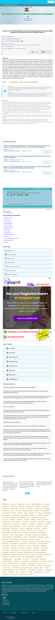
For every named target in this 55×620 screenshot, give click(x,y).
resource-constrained (41, 563)
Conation (21, 82)
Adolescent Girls (41, 530)
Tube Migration (5, 539)
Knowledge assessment (13, 563)
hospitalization (44, 550)
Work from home (16, 523)
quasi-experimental (6, 512)
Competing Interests (8, 218)
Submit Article (9, 250)
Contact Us (14, 5)
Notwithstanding (36, 534)
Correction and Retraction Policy (11, 238)
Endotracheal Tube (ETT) (7, 536)
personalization (31, 541)
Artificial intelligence (14, 543)
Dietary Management (30, 556)
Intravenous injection (23, 574)
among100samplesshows (29, 552)
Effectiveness (18, 510)
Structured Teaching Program (15, 526)
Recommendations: (46, 508)
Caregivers (5, 563)
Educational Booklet (6, 532)
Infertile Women (6, 534)
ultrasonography (44, 534)
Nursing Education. (22, 569)
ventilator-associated (19, 534)
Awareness (39, 519)
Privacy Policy (7, 231)
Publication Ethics (8, 232)
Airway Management (17, 536)
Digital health (13, 545)
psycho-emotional (6, 547)
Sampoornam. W (11, 36)
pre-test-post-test (6, 508)
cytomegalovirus (32, 523)
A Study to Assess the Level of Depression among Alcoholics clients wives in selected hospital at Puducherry (27, 156)
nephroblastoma (6, 504)
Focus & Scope (7, 219)
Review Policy (7, 236)
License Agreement (8, 223)
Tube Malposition (32, 536)
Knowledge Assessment (16, 532)
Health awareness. (31, 563)
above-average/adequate (7, 561)
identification (46, 515)
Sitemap (33, 612)
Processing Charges (11, 270)
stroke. (12, 521)
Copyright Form (11, 262)
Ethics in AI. (29, 545)
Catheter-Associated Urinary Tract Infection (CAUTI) (22, 567)
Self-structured (42, 521)
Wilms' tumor (27, 504)
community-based (34, 561)
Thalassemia (50, 561)
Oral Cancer (14, 512)
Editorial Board (24, 612)
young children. (47, 504)
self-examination (40, 569)
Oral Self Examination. (47, 512)
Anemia (23, 556)
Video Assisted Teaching (15, 556)
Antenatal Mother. (30, 526)
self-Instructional (14, 508)
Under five (27, 554)
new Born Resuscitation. (45, 510)
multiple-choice (42, 558)
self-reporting (5, 517)
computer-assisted (6, 510)
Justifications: (39, 515)
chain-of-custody (14, 547)
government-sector (25, 561)
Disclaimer (6, 242)
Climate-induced (36, 545)
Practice (41, 567)
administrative (48, 541)
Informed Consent (8, 221)
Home (5, 612)
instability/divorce (33, 532)
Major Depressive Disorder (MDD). (31, 82)
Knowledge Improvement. (7, 558)
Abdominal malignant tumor (37, 504)
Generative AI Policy (8, 227)
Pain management (6, 574)
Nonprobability (5, 552)
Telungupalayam (40, 523)
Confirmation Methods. (14, 539)
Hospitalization (21, 554)
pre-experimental (45, 506)
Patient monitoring (6, 545)
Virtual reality (46, 572)
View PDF (36, 51)
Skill (36, 512)
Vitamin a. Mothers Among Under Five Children (11, 541)
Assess (12, 510)
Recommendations (44, 547)
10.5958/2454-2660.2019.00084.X (13, 150)
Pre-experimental (23, 539)
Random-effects (29, 528)
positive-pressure (13, 506)
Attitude (39, 512)
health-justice (29, 547)
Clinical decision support (42, 543)
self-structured (5, 519)
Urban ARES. (24, 541)
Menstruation (44, 528)
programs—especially (7, 567)
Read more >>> (49, 209)
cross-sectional (26, 558)
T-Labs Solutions (11, 618)
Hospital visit (13, 554)
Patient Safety (40, 536)
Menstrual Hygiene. (6, 530)
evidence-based (6, 506)
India (16, 569)
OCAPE (25, 512)
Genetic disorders (22, 563)
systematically (45, 526)
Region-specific (37, 528)
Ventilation (46, 536)
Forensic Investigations (26, 550)
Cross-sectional (14, 528)
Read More (46, 151)
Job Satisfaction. (24, 523)
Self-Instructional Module (28, 510)
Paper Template (10, 258)
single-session (22, 530)
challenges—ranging (40, 541)
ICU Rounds (25, 536)
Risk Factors (45, 519)
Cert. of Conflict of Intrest (13, 266)
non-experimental (33, 521)
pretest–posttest (15, 530)
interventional (22, 528)
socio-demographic (24, 515)
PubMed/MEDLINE (6, 528)
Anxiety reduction (14, 574)
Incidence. (33, 554)
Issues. (11, 534)
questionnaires (12, 517)
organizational (18, 521)
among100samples (6, 554)
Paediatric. (31, 574)
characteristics (32, 515)
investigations (43, 545)
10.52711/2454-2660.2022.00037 (12, 41)
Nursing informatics (23, 543)
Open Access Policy (8, 225)
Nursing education (21, 545)
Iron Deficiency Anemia (31, 530)
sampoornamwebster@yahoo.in (13, 38)
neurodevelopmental (7, 515)
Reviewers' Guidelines (9, 234)
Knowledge (36, 510)
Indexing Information (12, 274)
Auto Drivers (20, 512)
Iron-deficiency (40, 554)
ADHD (29, 517)
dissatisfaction (25, 521)
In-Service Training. (35, 517)
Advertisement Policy (8, 240)
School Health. (25, 532)
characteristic (13, 504)
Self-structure (22, 508)
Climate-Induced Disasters (15, 550)
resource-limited (42, 561)
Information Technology (7, 523)
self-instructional (29, 506)
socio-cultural (38, 526)
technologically (5, 543)
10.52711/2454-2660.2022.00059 (13, 161)
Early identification (6, 521)
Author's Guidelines (12, 254)
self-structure (31, 539)
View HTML (47, 52)
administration (21, 506)
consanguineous (17, 561)
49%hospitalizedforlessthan (41, 552)
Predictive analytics (32, 543)
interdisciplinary (28, 534)
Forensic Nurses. (36, 550)
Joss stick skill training (14, 82)
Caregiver (47, 567)
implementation (37, 506)
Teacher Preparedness (21, 517)
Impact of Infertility (42, 532)
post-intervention (15, 515)
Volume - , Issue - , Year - (17, 48)
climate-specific (22, 547)
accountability (36, 547)
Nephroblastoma (20, 504)
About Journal (6, 5)
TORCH (23, 526)
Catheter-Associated (7, 565)
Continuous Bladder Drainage (8, 569)
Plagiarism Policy (7, 229)
